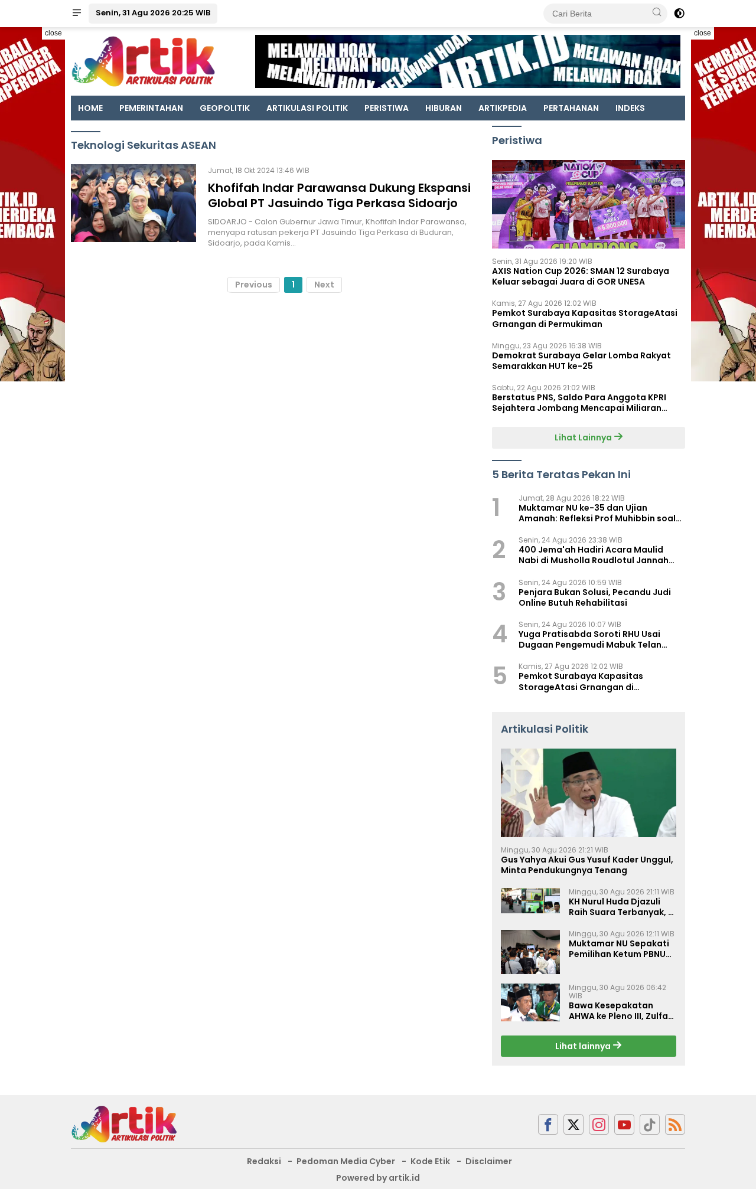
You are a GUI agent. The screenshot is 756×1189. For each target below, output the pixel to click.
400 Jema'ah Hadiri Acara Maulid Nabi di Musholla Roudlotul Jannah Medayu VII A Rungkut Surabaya (594, 555)
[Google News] (650, 1124)
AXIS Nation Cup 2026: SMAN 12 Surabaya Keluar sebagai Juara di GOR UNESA (580, 276)
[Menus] (77, 14)
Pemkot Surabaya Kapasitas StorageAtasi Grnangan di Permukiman (584, 318)
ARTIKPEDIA (502, 108)
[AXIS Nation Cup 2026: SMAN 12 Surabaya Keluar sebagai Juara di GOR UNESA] (588, 204)
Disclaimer (488, 1161)
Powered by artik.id (378, 1178)
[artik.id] (124, 1123)
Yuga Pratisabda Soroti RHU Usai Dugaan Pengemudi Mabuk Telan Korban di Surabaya (590, 639)
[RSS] (675, 1124)
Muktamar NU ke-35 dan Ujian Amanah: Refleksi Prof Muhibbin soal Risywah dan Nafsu (597, 513)
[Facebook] (548, 1124)
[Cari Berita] (656, 13)
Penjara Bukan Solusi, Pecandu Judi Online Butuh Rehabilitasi (595, 597)
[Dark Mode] (679, 14)
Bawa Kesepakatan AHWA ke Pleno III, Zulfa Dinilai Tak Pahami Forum (618, 1010)
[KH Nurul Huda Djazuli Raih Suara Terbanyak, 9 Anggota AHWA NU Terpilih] (530, 900)
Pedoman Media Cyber (345, 1161)
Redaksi (264, 1161)
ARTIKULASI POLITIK (307, 108)
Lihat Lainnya (584, 437)
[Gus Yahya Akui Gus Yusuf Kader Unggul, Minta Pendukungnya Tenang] (588, 793)
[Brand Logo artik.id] (143, 61)
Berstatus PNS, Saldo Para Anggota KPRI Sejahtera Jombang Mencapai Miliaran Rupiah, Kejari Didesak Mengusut (579, 402)
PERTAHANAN (571, 108)
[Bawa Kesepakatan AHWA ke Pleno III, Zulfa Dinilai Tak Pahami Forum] (530, 1002)
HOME (90, 108)
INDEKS (630, 108)
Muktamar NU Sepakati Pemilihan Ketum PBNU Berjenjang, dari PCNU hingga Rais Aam (619, 948)
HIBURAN (443, 108)
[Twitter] (573, 1124)
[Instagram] (599, 1124)
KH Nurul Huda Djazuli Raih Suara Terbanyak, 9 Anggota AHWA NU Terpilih (621, 906)
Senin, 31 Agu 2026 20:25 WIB (153, 12)
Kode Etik (430, 1161)
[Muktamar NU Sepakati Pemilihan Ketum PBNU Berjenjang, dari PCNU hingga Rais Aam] (530, 952)
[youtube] (624, 1124)
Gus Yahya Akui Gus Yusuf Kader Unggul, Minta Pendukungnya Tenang (587, 865)
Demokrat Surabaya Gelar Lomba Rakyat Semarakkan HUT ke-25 (581, 360)
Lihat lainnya (583, 1046)
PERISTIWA (386, 108)
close (53, 33)
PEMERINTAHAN (151, 108)
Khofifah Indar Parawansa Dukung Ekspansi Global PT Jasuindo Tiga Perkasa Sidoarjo (339, 195)
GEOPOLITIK (225, 108)
